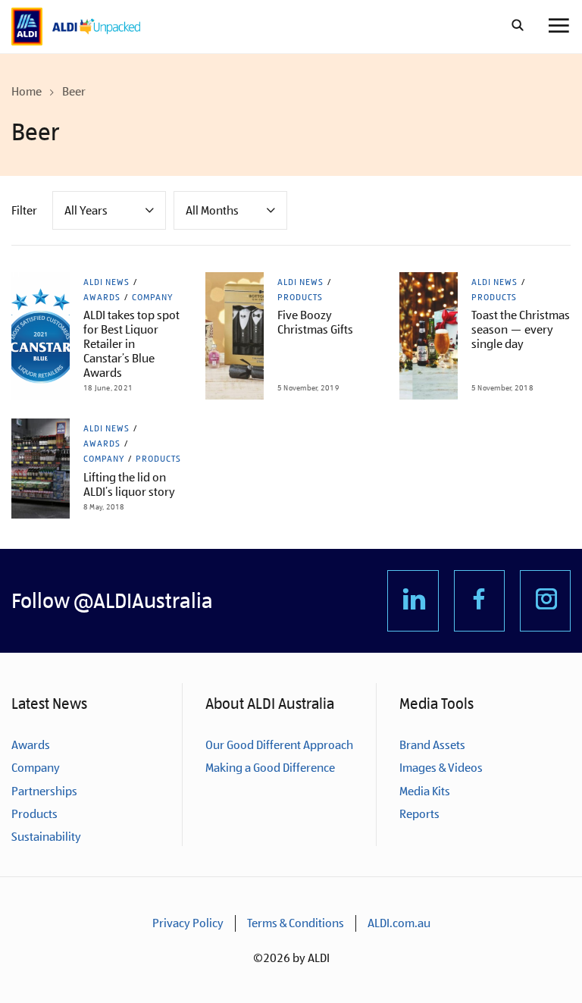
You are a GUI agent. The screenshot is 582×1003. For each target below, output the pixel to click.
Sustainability (46, 836)
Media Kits (424, 791)
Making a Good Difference (270, 767)
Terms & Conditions (295, 923)
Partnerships (44, 791)
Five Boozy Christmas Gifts (315, 322)
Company (152, 297)
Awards (101, 297)
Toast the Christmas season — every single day (520, 329)
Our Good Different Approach (279, 745)
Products (300, 297)
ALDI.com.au (399, 923)
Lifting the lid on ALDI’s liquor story (129, 484)
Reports (419, 814)
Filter (24, 210)
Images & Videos (441, 767)
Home (26, 91)
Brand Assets (432, 745)
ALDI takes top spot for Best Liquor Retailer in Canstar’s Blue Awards (131, 344)
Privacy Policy (188, 923)
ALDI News (106, 282)
